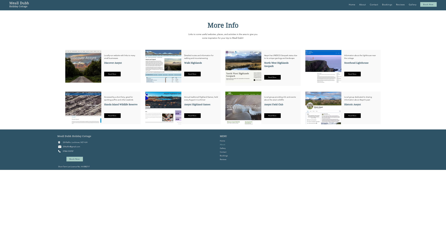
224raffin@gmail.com (71, 146)
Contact (223, 152)
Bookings (224, 156)
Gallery (223, 148)
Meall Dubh (19, 3)
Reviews (223, 159)
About (222, 144)
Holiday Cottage (18, 6)
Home (222, 141)
